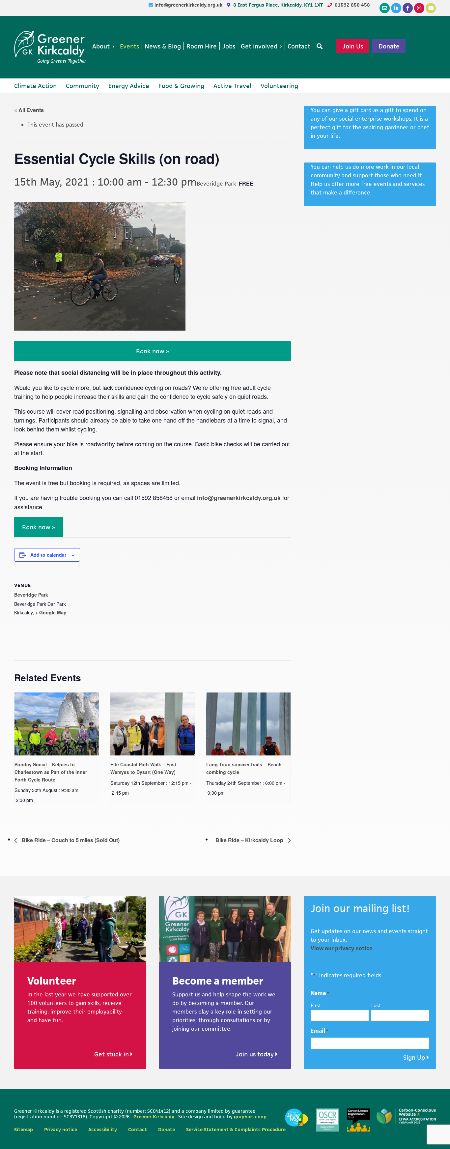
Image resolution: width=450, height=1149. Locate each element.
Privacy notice (60, 1129)
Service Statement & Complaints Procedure (236, 1129)
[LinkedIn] (396, 8)
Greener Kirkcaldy (50, 44)
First (316, 1005)
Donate (389, 46)
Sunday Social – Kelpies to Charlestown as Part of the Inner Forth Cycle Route (50, 771)
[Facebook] (408, 8)
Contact (137, 1129)
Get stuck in (112, 1054)
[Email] (385, 8)
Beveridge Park (31, 594)
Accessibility (102, 1129)
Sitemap (23, 1129)
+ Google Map (51, 612)
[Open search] (318, 46)
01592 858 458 (352, 5)
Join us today (255, 1054)
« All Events (29, 110)
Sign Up (414, 1057)
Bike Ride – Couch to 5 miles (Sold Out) (70, 840)
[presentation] (56, 724)
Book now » (152, 351)
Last (376, 1005)
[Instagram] (419, 8)
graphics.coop (250, 1116)
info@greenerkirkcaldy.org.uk (189, 5)
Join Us (353, 46)
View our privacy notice (342, 948)
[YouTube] (431, 8)
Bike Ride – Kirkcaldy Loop (250, 840)
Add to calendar (48, 554)
